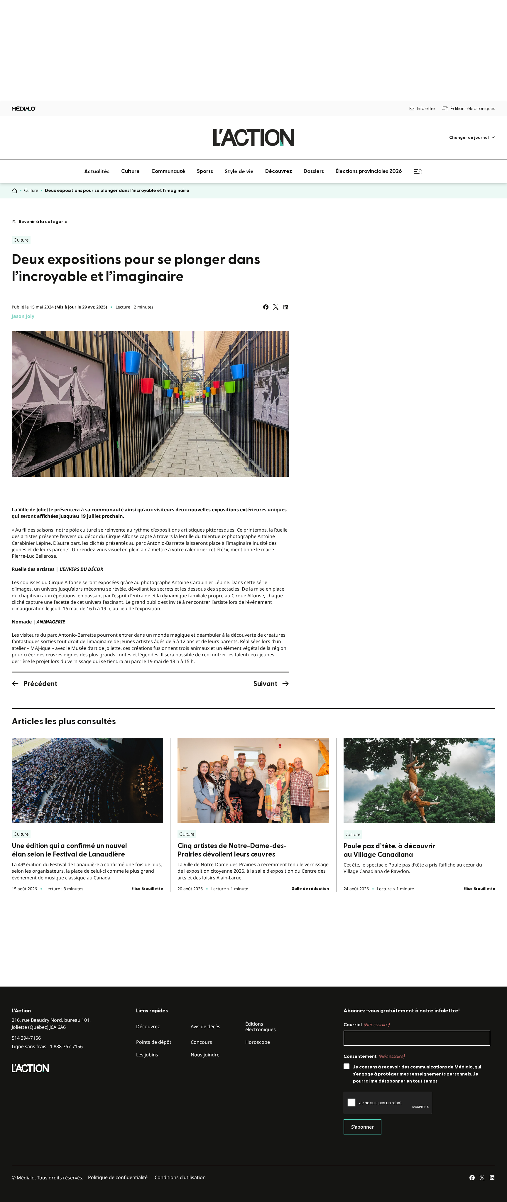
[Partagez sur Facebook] (266, 307)
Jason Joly (23, 316)
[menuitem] (472, 137)
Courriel (366, 1024)
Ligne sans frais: (47, 1046)
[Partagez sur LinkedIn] (286, 307)
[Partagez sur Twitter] (276, 307)
